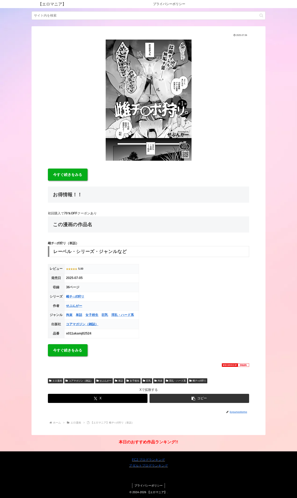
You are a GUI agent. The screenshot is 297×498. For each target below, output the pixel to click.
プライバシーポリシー (148, 485)
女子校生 (91, 315)
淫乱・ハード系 (122, 315)
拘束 (69, 315)
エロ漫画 (57, 380)
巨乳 (105, 315)
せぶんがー (74, 305)
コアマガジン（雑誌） (82, 324)
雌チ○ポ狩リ (75, 296)
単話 (79, 315)
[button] (261, 15)
